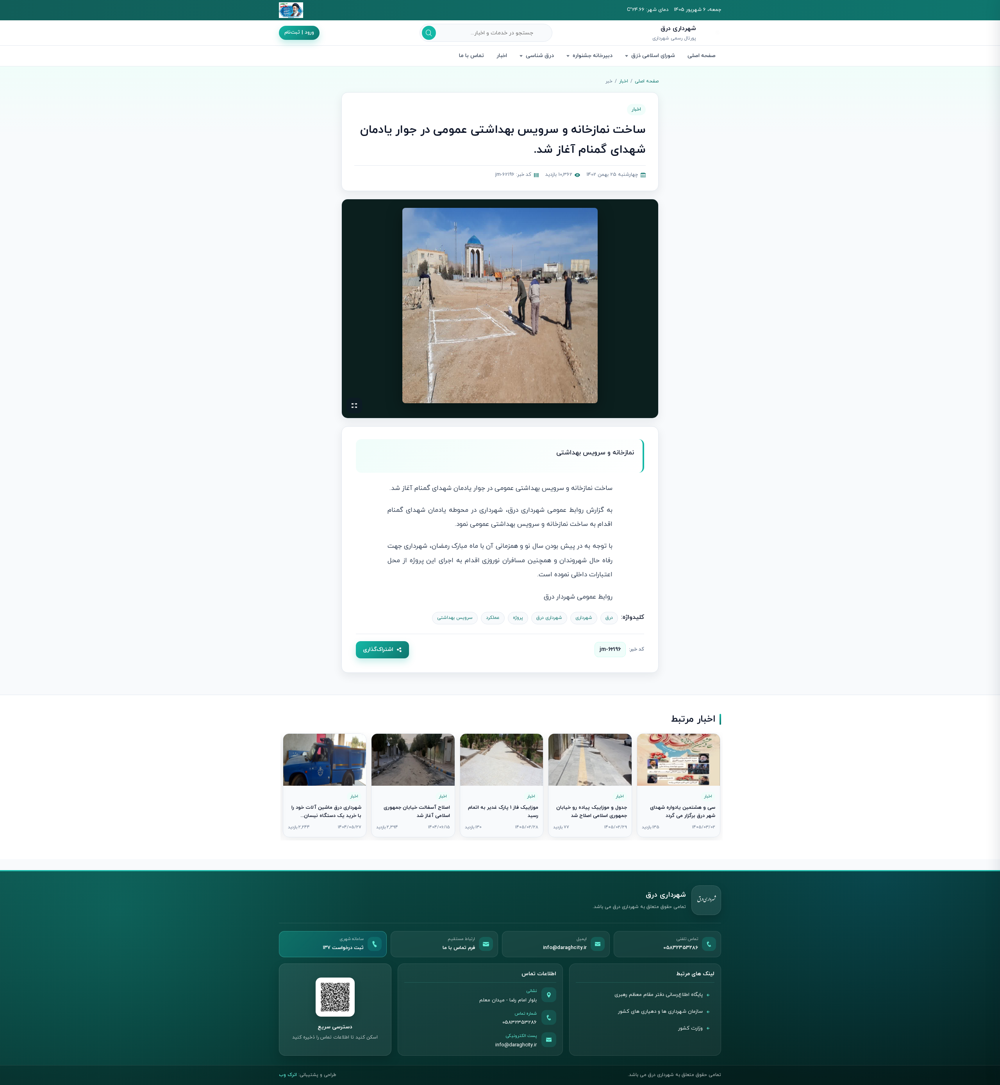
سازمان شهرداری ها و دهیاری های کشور (660, 1011)
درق (609, 618)
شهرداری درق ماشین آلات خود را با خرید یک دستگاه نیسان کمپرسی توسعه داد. (326, 816)
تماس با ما (471, 55)
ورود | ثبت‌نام (299, 32)
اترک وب (288, 1075)
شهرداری (583, 618)
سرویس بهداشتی (455, 618)
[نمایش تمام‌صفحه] (354, 405)
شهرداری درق (549, 618)
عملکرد (493, 618)
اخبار (501, 55)
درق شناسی (540, 55)
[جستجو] (429, 33)
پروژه (518, 618)
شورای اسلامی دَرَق (653, 55)
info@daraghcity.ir (516, 1045)
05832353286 (519, 1022)
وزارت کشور (690, 1028)
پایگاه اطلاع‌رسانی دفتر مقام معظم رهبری (658, 994)
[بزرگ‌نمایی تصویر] (500, 305)
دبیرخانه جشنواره (592, 55)
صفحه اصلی (702, 55)
